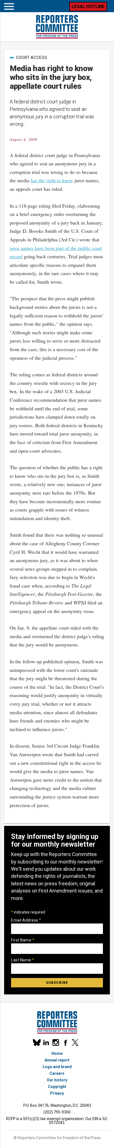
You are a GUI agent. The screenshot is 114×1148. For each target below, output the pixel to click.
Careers (57, 1073)
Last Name (22, 960)
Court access (31, 57)
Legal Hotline (88, 6)
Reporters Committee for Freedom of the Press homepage (57, 26)
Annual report (57, 1060)
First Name (22, 940)
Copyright (57, 1086)
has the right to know (52, 180)
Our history (57, 1080)
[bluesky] (36, 1042)
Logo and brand (57, 1066)
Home (57, 1053)
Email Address (26, 920)
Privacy (57, 1093)
